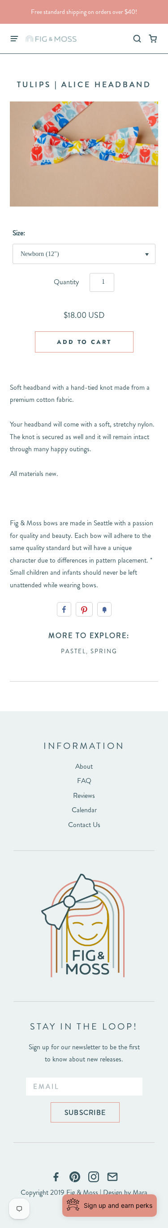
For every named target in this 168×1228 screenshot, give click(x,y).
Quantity (66, 282)
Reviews (84, 795)
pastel (73, 651)
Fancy (104, 609)
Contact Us (84, 824)
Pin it (84, 609)
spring (103, 651)
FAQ (84, 780)
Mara (140, 1192)
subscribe (85, 1112)
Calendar (84, 810)
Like (64, 609)
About (84, 766)
